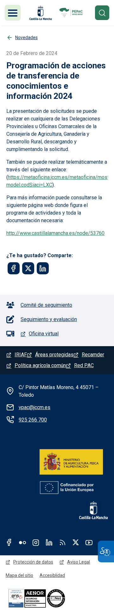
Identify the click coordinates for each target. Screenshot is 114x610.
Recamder (93, 355)
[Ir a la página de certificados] (47, 598)
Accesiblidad (52, 575)
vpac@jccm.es (34, 407)
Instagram (35, 542)
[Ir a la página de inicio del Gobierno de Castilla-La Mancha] (40, 13)
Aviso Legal (78, 562)
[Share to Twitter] (28, 268)
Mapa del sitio (19, 575)
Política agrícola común (40, 365)
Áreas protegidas (54, 355)
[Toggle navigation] (13, 13)
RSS (62, 542)
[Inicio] (71, 13)
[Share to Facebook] (14, 268)
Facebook (9, 542)
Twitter (75, 542)
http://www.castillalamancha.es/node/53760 (55, 233)
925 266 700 (33, 420)
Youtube (89, 542)
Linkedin (49, 542)
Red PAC (84, 365)
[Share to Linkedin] (43, 268)
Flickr (22, 542)
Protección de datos (33, 562)
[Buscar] (102, 12)
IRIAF (21, 355)
